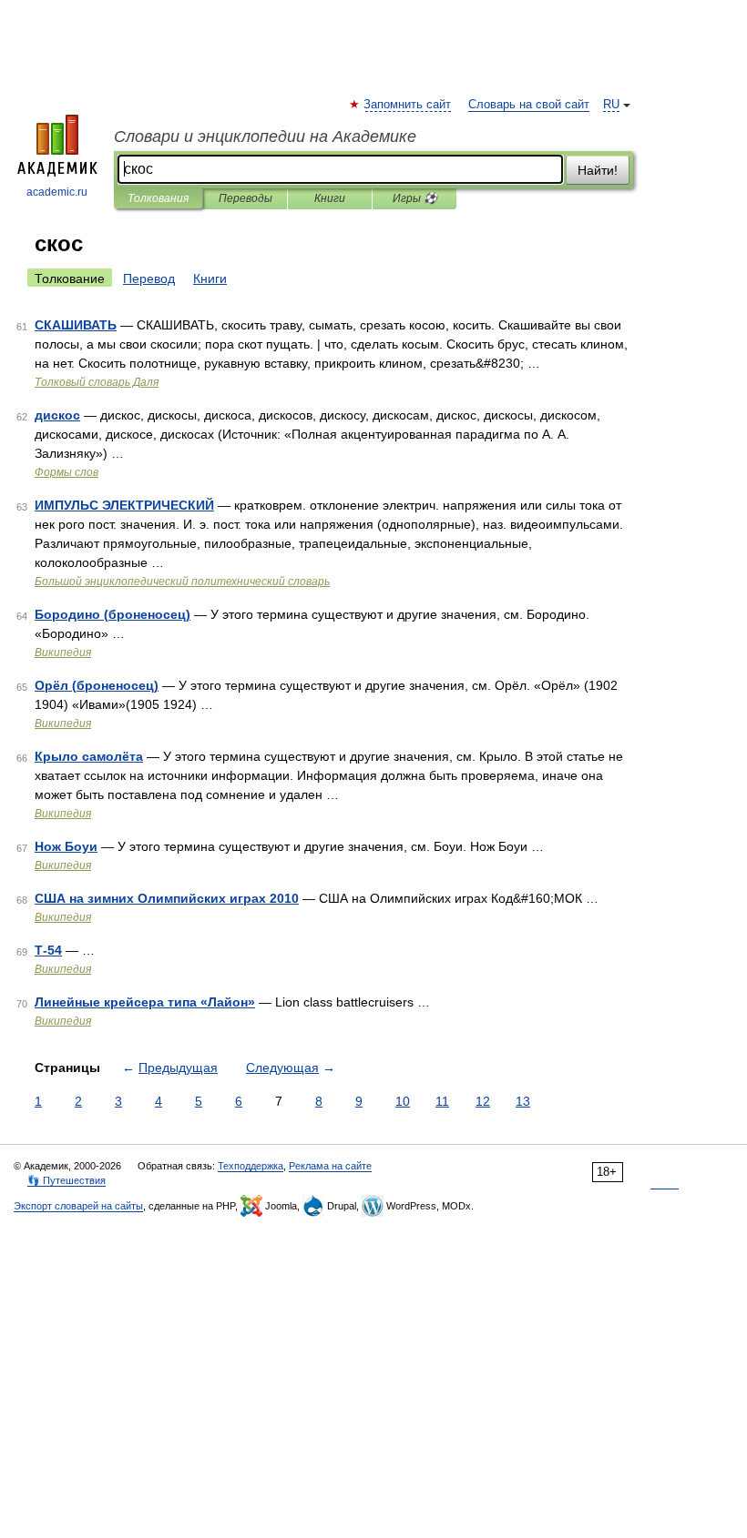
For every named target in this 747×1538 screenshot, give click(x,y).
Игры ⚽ (415, 198)
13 (523, 1101)
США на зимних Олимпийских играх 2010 (167, 898)
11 (442, 1101)
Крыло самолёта (89, 756)
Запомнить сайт (408, 104)
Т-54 (48, 950)
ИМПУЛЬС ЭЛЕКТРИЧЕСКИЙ (124, 505)
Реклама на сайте (330, 1165)
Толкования (158, 198)
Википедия (63, 652)
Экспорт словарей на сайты (78, 1205)
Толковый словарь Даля (97, 382)
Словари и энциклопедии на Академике (265, 136)
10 (402, 1101)
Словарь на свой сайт (528, 104)
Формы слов (66, 472)
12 (483, 1101)
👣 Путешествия (66, 1180)
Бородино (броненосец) (112, 614)
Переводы (245, 198)
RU (611, 104)
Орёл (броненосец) (97, 685)
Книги (329, 198)
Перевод (149, 278)
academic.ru (56, 192)
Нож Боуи (66, 846)
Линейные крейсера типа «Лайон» (145, 1002)
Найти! (598, 170)
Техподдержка (250, 1165)
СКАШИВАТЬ (76, 325)
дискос (57, 415)
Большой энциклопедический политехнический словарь (182, 581)
